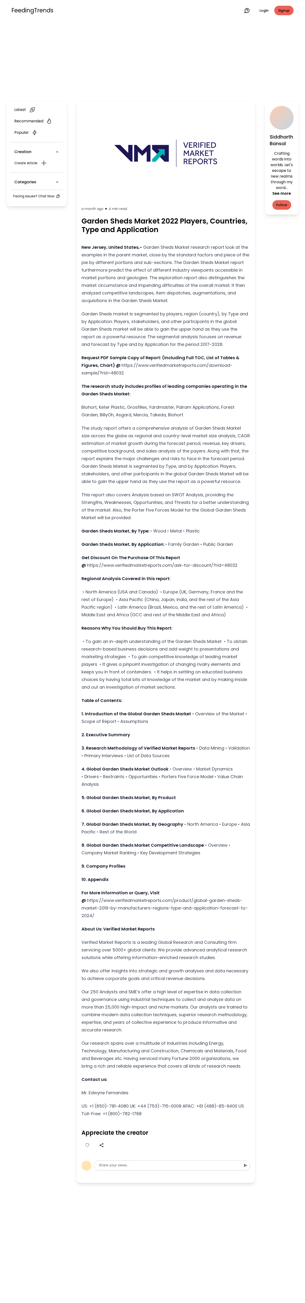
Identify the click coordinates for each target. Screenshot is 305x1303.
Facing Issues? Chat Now (33, 196)
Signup (284, 10)
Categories (25, 182)
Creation (22, 151)
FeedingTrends (32, 10)
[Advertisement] (152, 60)
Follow (281, 205)
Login (264, 10)
